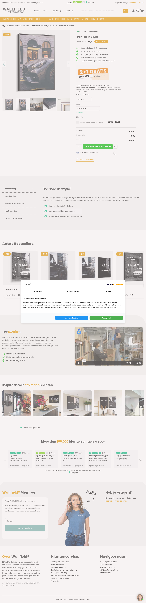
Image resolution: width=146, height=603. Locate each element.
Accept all (106, 318)
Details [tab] (108, 291)
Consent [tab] (38, 291)
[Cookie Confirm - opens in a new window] (114, 284)
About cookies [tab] (73, 291)
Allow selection (71, 318)
